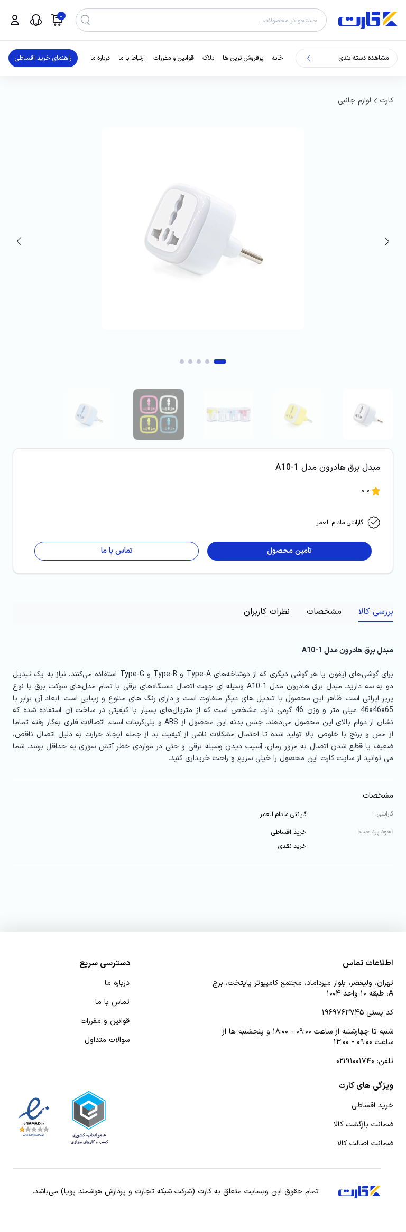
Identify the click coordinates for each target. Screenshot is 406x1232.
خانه (277, 58)
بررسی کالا (375, 611)
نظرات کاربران (267, 611)
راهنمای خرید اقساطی (43, 58)
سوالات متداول (107, 1040)
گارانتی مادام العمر (339, 522)
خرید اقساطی (372, 1106)
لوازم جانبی (354, 100)
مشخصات (324, 611)
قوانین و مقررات (173, 58)
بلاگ (208, 58)
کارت (386, 100)
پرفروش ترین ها (243, 58)
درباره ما (100, 58)
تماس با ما (112, 1002)
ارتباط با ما (131, 58)
